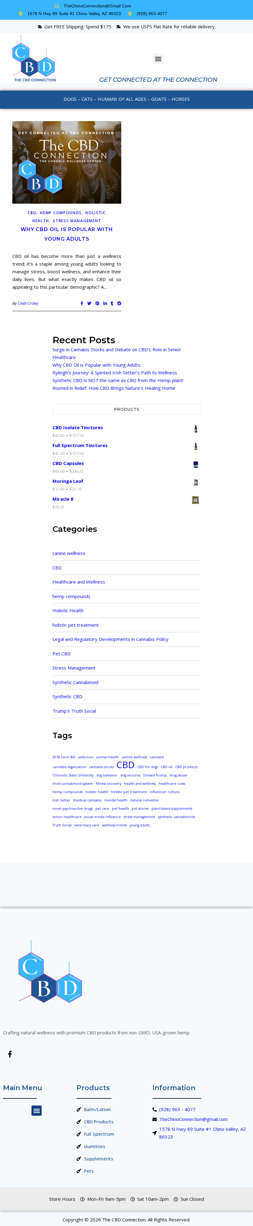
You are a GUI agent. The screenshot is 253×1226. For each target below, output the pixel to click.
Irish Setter (61, 800)
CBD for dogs (147, 767)
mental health (115, 800)
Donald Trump (155, 775)
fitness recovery (108, 783)
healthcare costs (172, 783)
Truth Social (62, 825)
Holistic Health (68, 610)
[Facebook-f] (10, 1054)
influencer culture (165, 792)
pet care (102, 808)
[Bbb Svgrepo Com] (28, 1054)
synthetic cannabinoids (176, 817)
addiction (85, 757)
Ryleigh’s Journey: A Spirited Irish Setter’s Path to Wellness (114, 372)
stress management (139, 817)
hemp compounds (61, 212)
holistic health (96, 792)
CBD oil (166, 767)
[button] (158, 59)
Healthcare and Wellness (78, 582)
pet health (120, 808)
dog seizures (130, 775)
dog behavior (107, 775)
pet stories (140, 808)
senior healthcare (66, 817)
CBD (32, 212)
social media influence (102, 817)
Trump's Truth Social (74, 711)
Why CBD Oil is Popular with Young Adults (96, 365)
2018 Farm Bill (63, 757)
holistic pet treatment (75, 625)
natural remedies (144, 800)
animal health (107, 757)
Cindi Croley (28, 303)
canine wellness (68, 553)
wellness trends (114, 825)
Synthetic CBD (67, 696)
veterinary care (86, 825)
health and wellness (140, 783)
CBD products (186, 767)
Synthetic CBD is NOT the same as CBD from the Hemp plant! (117, 380)
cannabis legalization (69, 767)
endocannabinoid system (72, 783)
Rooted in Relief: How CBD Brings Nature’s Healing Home (113, 388)
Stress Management (77, 220)
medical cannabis (87, 800)
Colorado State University (72, 775)
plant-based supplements (171, 808)
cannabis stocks (101, 767)
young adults (140, 825)
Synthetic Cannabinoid (75, 682)
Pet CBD (61, 653)
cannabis (157, 757)
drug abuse (178, 775)
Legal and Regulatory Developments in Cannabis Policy (110, 639)
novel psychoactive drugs (72, 808)
